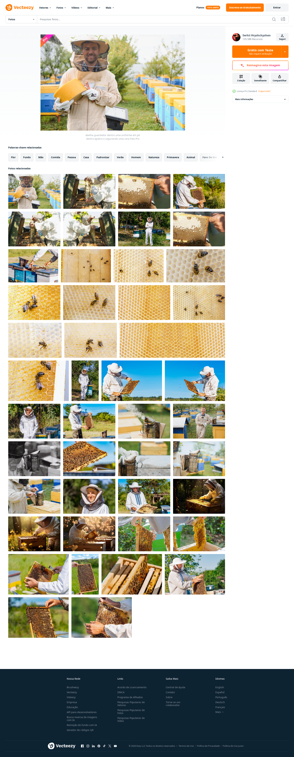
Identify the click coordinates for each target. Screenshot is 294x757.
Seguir (282, 39)
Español (219, 692)
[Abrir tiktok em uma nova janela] (104, 745)
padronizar (102, 157)
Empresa (72, 702)
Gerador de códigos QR (80, 730)
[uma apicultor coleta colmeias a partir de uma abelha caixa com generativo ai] (199, 496)
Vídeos (75, 7)
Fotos (59, 7)
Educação (72, 707)
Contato (170, 692)
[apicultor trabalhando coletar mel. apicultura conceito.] (34, 421)
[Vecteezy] (19, 7)
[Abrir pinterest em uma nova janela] (98, 745)
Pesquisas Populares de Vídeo (131, 719)
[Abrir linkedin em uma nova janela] (93, 745)
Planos (200, 7)
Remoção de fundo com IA (82, 725)
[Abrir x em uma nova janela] (109, 745)
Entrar (277, 7)
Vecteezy (72, 692)
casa (86, 157)
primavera (173, 157)
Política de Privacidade (208, 745)
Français (220, 707)
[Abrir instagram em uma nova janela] (88, 745)
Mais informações (244, 99)
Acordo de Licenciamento (131, 687)
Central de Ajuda (175, 687)
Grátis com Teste (260, 51)
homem (136, 157)
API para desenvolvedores (82, 712)
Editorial (92, 7)
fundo (27, 157)
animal (191, 157)
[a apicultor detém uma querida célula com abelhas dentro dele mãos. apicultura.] (89, 191)
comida (55, 157)
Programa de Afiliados (130, 697)
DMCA (120, 692)
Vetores (43, 7)
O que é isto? (264, 91)
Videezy (71, 697)
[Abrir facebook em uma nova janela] (82, 745)
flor (13, 157)
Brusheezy (73, 687)
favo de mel (210, 157)
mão (40, 157)
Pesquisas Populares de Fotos (131, 711)
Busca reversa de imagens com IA (82, 718)
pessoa (72, 157)
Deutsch (220, 702)
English (219, 687)
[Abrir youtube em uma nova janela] (115, 745)
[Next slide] (219, 157)
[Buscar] (274, 19)
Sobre (169, 697)
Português (221, 697)
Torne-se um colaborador (173, 704)
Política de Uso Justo (233, 745)
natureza (153, 157)
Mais (108, 7)
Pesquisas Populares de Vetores (131, 704)
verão (120, 157)
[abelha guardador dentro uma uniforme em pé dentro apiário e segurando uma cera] (34, 191)
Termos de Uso (186, 745)
